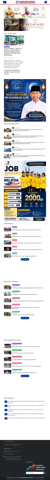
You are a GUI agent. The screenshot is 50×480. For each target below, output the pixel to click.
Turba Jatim (12, 72)
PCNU (19, 72)
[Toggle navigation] (4, 2)
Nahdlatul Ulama (8, 70)
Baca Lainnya (25, 259)
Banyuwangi (6, 73)
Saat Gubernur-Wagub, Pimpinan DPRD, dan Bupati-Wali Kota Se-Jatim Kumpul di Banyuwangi (26, 402)
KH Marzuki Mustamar (16, 70)
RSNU (16, 72)
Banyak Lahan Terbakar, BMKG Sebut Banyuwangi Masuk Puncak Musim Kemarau (26, 418)
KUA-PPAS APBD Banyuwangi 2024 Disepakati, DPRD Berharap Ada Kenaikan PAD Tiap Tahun (26, 414)
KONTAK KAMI (16, 479)
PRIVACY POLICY (29, 479)
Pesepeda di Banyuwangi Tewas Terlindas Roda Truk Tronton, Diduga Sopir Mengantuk (25, 410)
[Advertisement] (25, 270)
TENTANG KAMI (9, 479)
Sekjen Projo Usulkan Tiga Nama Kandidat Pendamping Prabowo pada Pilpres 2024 (26, 406)
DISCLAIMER (22, 479)
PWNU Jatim (6, 72)
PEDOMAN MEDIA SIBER (38, 479)
